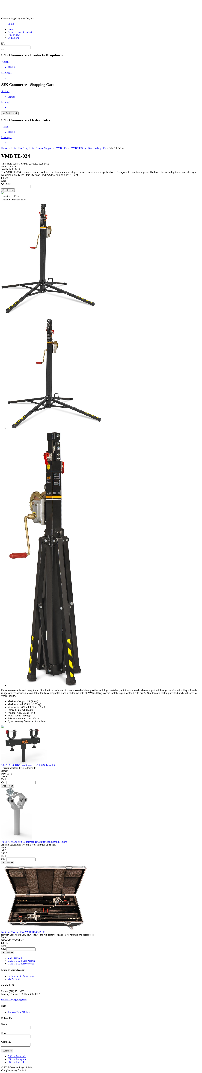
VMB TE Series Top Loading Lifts (88, 148)
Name (4, 1024)
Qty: (3, 782)
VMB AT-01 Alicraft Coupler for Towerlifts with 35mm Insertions (34, 841)
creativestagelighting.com (14, 999)
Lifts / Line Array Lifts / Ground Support (32, 148)
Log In (11, 23)
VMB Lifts (61, 148)
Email (4, 1033)
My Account (14, 979)
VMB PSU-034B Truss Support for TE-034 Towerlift (28, 765)
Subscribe (7, 1051)
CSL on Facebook (17, 1056)
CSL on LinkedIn (16, 1062)
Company (6, 1041)
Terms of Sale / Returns (19, 1012)
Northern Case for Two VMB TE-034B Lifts (23, 932)
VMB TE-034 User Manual (21, 960)
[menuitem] (104, 67)
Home (4, 148)
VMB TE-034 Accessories (21, 963)
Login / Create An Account (21, 976)
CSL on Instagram (17, 1059)
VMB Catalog (15, 958)
